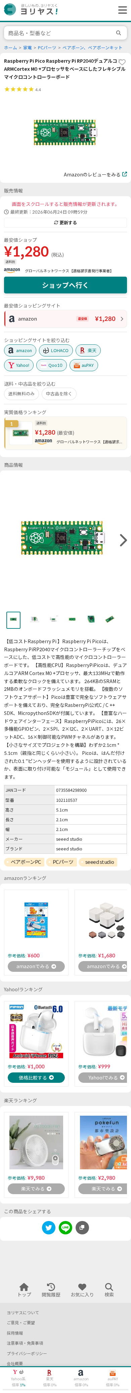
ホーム (10, 47)
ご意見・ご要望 (21, 1322)
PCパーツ (47, 47)
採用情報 (15, 1333)
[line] (65, 1229)
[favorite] (122, 62)
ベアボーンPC (26, 862)
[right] (122, 540)
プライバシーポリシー (27, 1353)
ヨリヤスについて (23, 1312)
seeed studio (99, 862)
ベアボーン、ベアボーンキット (92, 47)
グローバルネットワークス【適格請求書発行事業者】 (69, 271)
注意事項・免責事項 (25, 1343)
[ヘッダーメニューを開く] (121, 10)
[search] (119, 33)
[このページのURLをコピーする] (82, 1227)
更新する (68, 222)
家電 (27, 47)
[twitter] (48, 1229)
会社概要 (15, 1363)
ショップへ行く (65, 285)
